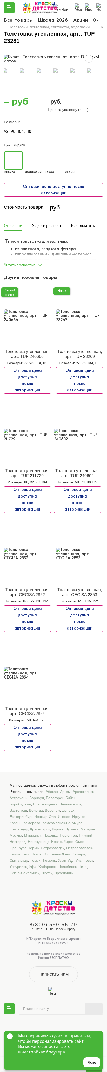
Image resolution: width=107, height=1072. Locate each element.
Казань (15, 823)
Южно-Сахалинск (24, 873)
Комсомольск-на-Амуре (62, 823)
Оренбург (17, 848)
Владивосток (70, 804)
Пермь (33, 848)
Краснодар (19, 829)
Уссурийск (18, 867)
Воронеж (52, 810)
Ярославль (63, 873)
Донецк (68, 810)
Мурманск (32, 835)
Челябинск (67, 867)
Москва (16, 835)
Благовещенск (45, 804)
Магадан (88, 829)
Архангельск (83, 791)
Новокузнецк (38, 842)
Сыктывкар (19, 860)
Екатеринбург (21, 817)
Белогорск (54, 798)
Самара (78, 854)
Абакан (52, 791)
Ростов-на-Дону (56, 854)
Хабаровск (47, 867)
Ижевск (64, 817)
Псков (36, 854)
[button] (53, 263)
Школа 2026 (53, 20)
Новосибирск (62, 842)
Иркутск (78, 817)
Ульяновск (84, 860)
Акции (80, 20)
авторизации (53, 193)
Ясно (92, 1062)
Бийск (70, 798)
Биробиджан (20, 804)
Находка (50, 835)
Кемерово (31, 823)
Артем (65, 791)
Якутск (46, 873)
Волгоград (18, 810)
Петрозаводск (52, 848)
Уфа (32, 867)
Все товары (18, 20)
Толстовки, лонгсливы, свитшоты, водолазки (49, 27)
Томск (35, 860)
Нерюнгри (68, 835)
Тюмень (49, 860)
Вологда (36, 810)
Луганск (71, 829)
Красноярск (40, 829)
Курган (57, 829)
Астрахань (18, 798)
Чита (83, 867)
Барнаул (36, 798)
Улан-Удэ (65, 860)
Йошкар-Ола (45, 817)
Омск (79, 842)
